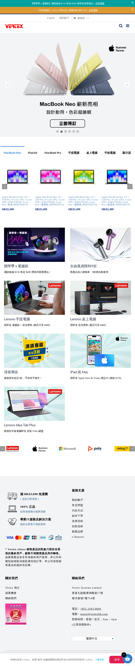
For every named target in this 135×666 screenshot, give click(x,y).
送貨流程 (77, 521)
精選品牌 (77, 531)
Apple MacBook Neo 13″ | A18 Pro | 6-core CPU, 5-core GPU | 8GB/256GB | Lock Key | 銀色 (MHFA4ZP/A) (17, 201)
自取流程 (77, 526)
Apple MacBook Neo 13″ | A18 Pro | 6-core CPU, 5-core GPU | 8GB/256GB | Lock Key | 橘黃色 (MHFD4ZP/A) (83, 201)
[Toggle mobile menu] (128, 26)
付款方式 (77, 510)
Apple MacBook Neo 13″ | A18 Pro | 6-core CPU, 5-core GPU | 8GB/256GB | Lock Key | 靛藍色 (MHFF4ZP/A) (116, 201)
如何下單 (77, 515)
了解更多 (99, 659)
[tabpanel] (67, 188)
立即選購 (99, 3)
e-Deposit (78, 536)
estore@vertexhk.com (94, 614)
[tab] (12, 152)
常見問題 (77, 505)
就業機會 (11, 593)
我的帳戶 (77, 500)
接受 (117, 659)
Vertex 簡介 (12, 587)
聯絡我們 (11, 598)
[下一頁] (130, 186)
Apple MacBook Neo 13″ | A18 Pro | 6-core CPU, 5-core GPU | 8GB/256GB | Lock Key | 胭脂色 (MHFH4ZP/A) (50, 201)
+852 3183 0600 (90, 608)
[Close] (132, 2)
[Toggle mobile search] (121, 26)
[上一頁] (4, 186)
